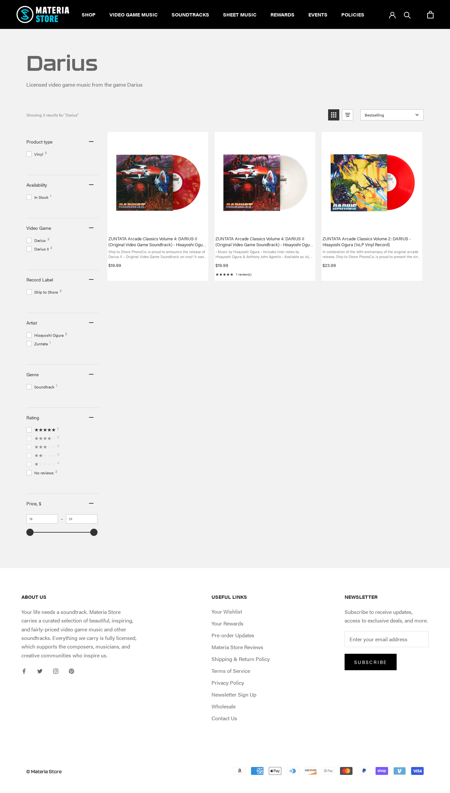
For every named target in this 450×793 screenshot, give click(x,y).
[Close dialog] (274, 324)
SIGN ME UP (225, 444)
